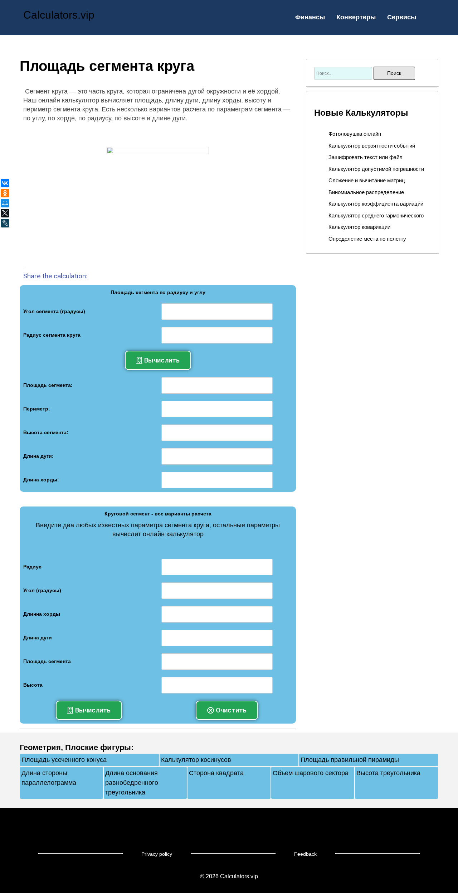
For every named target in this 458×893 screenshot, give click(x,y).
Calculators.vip (58, 15)
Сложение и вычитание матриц (366, 180)
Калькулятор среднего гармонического (376, 215)
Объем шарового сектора (311, 773)
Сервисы (401, 17)
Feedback (305, 854)
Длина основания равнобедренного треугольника (131, 782)
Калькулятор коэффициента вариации (375, 204)
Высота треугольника (388, 773)
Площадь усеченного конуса (64, 759)
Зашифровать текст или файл (365, 157)
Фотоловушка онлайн (354, 134)
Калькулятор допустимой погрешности (376, 169)
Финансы (310, 17)
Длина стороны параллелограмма (48, 777)
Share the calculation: (55, 276)
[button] (158, 360)
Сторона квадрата (216, 773)
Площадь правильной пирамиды (350, 759)
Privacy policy (156, 854)
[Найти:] (344, 73)
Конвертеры (356, 17)
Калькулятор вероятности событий (371, 146)
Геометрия (40, 747)
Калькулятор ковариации (359, 227)
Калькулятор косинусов (196, 759)
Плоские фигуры (98, 747)
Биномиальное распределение (366, 192)
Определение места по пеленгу (367, 239)
